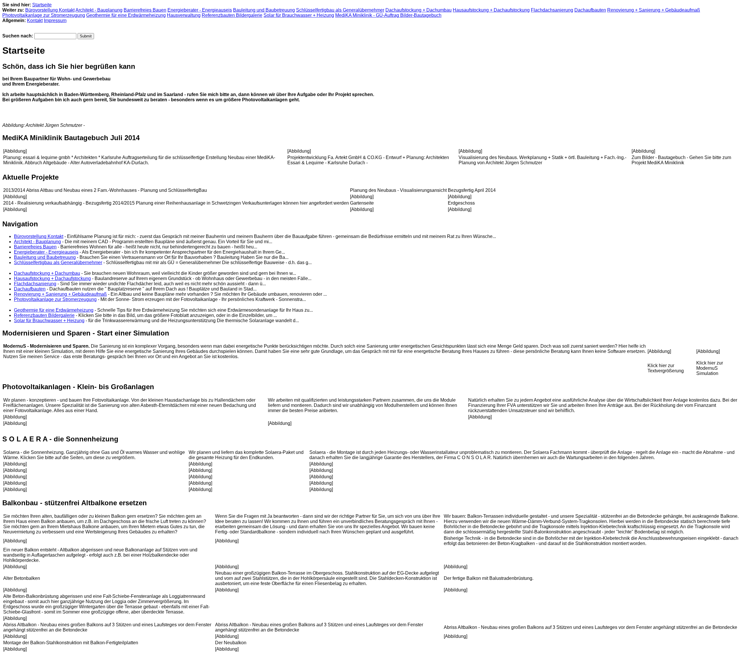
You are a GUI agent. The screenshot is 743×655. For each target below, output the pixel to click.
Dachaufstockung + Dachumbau (418, 10)
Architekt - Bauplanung (98, 10)
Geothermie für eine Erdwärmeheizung (126, 15)
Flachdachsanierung (552, 10)
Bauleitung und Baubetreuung (264, 10)
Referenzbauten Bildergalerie (232, 15)
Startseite (42, 4)
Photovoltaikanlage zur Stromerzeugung (43, 15)
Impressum (55, 20)
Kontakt (35, 20)
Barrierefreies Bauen (145, 10)
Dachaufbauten (590, 10)
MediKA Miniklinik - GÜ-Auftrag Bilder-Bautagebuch (388, 15)
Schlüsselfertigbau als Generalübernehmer (340, 10)
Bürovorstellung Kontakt (50, 10)
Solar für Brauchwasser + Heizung (299, 15)
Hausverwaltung (184, 15)
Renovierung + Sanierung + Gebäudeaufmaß (653, 10)
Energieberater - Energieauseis (199, 10)
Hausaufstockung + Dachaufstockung (491, 10)
